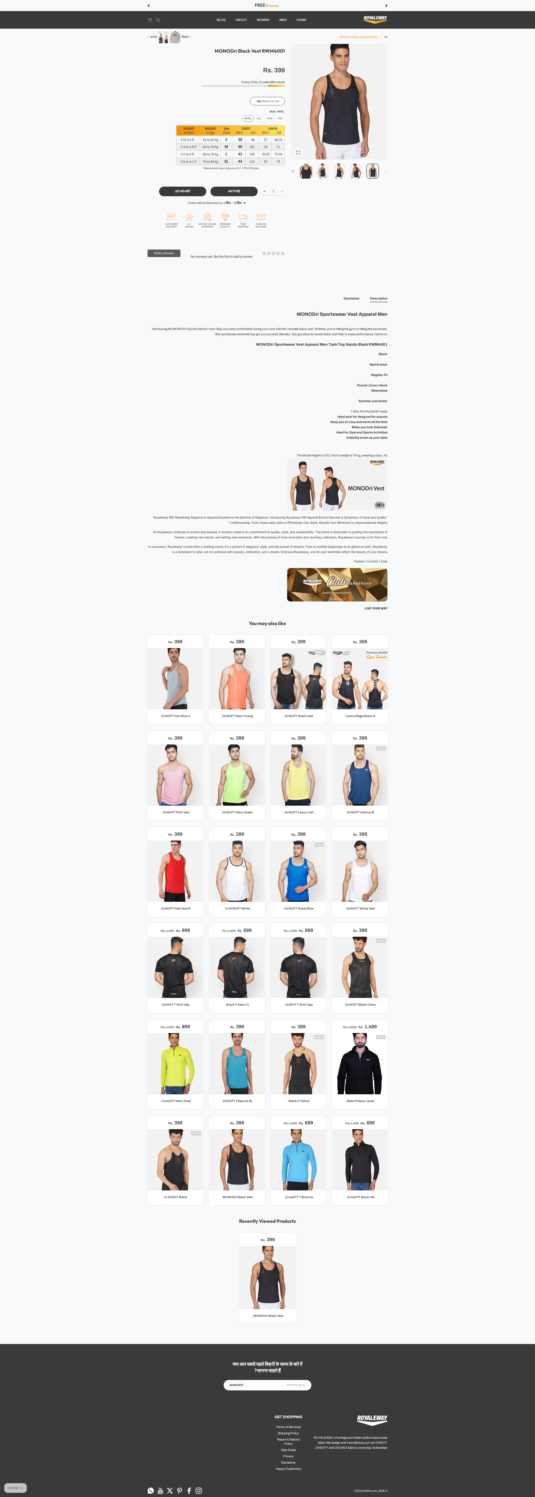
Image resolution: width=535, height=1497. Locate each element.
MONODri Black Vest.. (236, 1197)
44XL (248, 118)
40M (270, 118)
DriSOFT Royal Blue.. (298, 908)
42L (259, 118)
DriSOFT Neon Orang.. (237, 716)
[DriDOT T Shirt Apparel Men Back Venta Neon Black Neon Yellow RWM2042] (175, 967)
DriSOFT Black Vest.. (298, 716)
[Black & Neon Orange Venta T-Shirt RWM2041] (237, 967)
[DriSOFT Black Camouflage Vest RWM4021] (360, 967)
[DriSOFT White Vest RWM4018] (360, 871)
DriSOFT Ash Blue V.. (175, 716)
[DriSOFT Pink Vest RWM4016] (175, 774)
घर (386, 37)
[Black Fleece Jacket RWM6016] (360, 1063)
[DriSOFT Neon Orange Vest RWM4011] (237, 678)
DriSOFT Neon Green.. (237, 812)
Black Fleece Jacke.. (359, 1101)
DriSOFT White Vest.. (360, 908)
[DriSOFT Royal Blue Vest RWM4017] (298, 871)
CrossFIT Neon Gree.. (175, 1101)
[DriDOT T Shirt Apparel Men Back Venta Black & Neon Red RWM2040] (298, 967)
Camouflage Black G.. (359, 716)
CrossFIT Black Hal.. (359, 1197)
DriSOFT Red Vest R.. (175, 908)
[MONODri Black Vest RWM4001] (237, 1159)
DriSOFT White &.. (237, 908)
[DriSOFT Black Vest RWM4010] (298, 678)
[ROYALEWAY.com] (375, 19)
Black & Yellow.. (298, 1101)
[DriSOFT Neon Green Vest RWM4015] (237, 774)
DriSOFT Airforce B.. (359, 812)
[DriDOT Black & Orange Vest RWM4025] (175, 1159)
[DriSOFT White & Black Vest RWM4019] (237, 871)
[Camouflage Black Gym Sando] (360, 678)
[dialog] (158, 20)
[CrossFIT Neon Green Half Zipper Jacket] (175, 1063)
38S (280, 118)
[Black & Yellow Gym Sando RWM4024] (298, 1063)
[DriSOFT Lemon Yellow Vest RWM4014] (298, 774)
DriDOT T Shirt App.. (298, 1004)
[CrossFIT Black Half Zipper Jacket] (360, 1159)
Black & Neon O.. (237, 1004)
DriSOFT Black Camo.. (360, 1004)
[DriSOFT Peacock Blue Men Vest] (237, 1063)
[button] (386, 5)
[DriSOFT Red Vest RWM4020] (175, 871)
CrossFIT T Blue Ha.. (298, 1197)
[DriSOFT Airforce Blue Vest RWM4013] (360, 774)
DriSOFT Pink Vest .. (175, 812)
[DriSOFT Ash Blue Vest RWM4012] (175, 678)
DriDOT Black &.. (175, 1197)
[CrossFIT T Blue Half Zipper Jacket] (298, 1159)
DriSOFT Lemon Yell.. (298, 812)
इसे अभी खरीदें (182, 191)
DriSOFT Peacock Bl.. (236, 1101)
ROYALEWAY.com (365, 1490)
